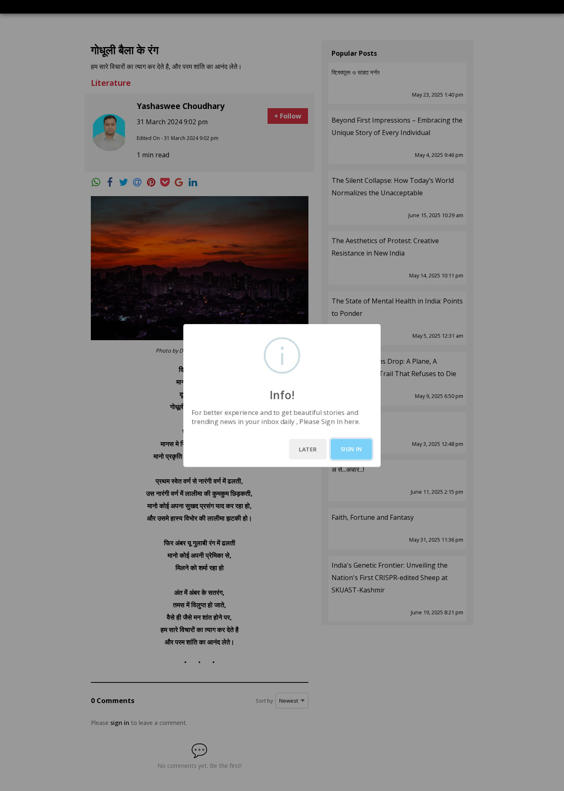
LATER (308, 449)
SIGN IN (351, 449)
